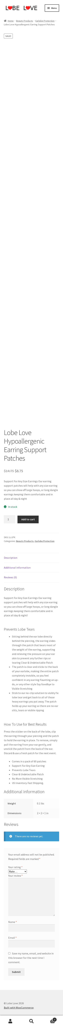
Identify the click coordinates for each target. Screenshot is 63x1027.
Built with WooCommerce (19, 1007)
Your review (15, 875)
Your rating (15, 867)
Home (11, 20)
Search (31, 1021)
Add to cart (28, 519)
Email (12, 937)
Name (12, 922)
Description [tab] (10, 557)
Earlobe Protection (44, 20)
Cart (48, 1018)
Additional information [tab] (17, 567)
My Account (10, 1021)
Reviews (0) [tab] (10, 577)
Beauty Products (24, 20)
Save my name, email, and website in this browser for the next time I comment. (31, 958)
